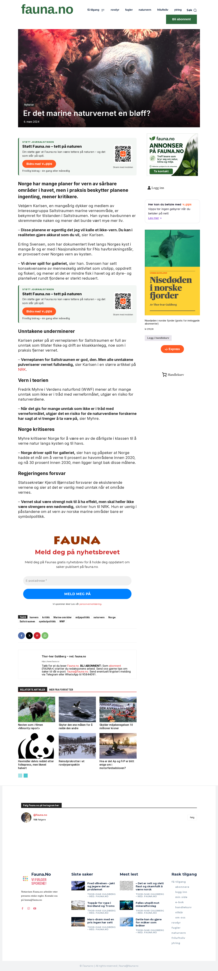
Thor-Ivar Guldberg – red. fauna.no (64, 656)
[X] (29, 635)
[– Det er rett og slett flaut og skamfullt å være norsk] (126, 885)
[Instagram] (28, 908)
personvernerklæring (90, 604)
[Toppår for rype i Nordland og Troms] (78, 905)
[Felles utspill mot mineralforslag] (126, 905)
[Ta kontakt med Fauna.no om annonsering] (161, 170)
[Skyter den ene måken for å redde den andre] (77, 709)
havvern (34, 617)
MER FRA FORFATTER (61, 689)
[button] (192, 10)
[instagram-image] (35, 840)
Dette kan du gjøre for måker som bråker (149, 922)
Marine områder (62, 617)
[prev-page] (20, 775)
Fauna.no (73, 665)
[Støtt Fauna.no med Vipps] (123, 153)
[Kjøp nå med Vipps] (172, 348)
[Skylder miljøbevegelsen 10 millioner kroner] (118, 709)
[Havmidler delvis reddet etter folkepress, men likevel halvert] (36, 746)
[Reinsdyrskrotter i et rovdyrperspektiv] (77, 746)
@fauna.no (40, 814)
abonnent (115, 665)
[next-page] (26, 775)
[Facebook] (21, 635)
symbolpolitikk (47, 621)
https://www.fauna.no (50, 661)
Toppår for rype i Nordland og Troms (101, 904)
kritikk (46, 617)
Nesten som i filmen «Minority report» (30, 726)
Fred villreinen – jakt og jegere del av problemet (101, 886)
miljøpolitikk (82, 617)
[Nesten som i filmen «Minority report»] (36, 709)
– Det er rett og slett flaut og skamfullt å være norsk (150, 886)
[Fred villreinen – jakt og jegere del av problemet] (78, 885)
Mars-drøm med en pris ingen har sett (100, 921)
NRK (22, 369)
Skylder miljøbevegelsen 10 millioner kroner (116, 726)
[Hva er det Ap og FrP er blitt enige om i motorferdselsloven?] (118, 746)
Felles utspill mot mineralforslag (147, 904)
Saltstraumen (27, 621)
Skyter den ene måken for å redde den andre (75, 726)
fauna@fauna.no (77, 671)
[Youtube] (34, 908)
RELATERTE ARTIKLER (32, 689)
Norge (111, 617)
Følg (192, 817)
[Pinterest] (37, 635)
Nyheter (29, 104)
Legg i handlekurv (158, 337)
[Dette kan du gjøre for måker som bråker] (126, 921)
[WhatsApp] (45, 635)
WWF (62, 621)
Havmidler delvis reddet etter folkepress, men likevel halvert (36, 765)
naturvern (99, 617)
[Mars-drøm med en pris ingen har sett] (78, 921)
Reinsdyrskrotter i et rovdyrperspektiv (71, 763)
